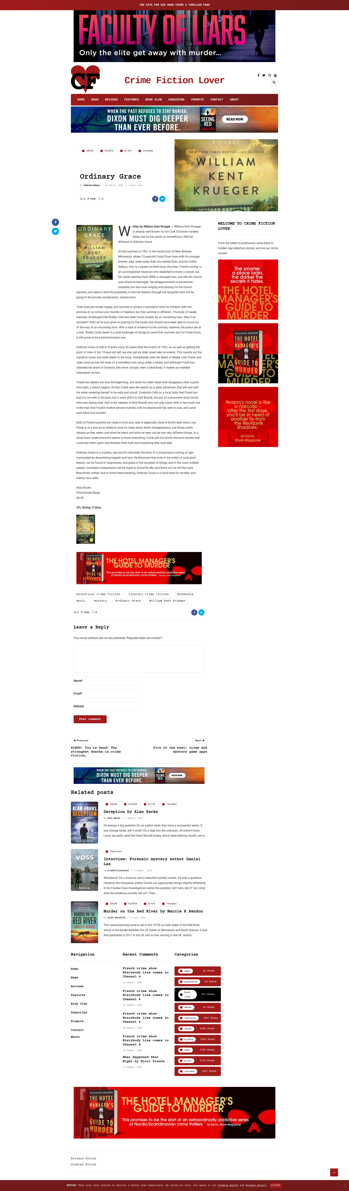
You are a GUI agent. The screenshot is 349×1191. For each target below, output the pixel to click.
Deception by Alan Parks (131, 812)
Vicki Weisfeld (116, 918)
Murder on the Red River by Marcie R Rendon (153, 911)
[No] (344, 1185)
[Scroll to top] (334, 1172)
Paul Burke (113, 818)
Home (81, 99)
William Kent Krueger (167, 601)
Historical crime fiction (98, 594)
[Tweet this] (162, 199)
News (95, 99)
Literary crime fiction (149, 594)
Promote (197, 99)
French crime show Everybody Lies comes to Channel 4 (146, 972)
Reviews (111, 99)
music (81, 601)
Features (131, 99)
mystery (100, 601)
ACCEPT (275, 1185)
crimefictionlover (118, 870)
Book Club (153, 99)
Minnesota (185, 594)
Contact (216, 99)
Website (79, 706)
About (234, 99)
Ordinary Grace (128, 601)
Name (78, 680)
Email (78, 693)
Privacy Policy (83, 1158)
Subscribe (176, 99)
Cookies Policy (83, 1164)
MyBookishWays (92, 185)
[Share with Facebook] (155, 199)
